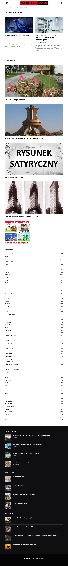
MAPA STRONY (48, 562)
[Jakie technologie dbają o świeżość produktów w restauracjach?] (49, 25)
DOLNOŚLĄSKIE (10, 338)
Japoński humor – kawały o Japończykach (24, 544)
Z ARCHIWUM (8, 412)
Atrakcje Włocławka (18, 485)
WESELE (7, 409)
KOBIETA (7, 280)
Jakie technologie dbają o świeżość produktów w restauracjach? (45, 37)
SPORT (7, 393)
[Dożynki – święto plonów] (34, 81)
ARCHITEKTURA (9, 254)
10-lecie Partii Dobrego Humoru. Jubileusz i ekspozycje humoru (30, 527)
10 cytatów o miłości (18, 476)
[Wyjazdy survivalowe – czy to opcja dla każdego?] (8, 455)
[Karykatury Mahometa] (34, 159)
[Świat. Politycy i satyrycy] (8, 505)
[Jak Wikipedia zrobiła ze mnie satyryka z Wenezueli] (8, 446)
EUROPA (8, 322)
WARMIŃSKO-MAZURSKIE (13, 364)
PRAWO (7, 377)
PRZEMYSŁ (8, 380)
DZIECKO (7, 267)
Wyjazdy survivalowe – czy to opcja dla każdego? (26, 453)
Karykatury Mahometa (14, 177)
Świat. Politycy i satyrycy (20, 503)
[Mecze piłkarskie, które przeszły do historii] (8, 520)
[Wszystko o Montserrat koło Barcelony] (8, 496)
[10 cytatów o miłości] (8, 479)
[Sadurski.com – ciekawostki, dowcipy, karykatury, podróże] (34, 3)
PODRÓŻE (7, 304)
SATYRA (7, 383)
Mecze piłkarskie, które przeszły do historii (25, 518)
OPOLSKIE (9, 354)
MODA (7, 290)
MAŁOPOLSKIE (10, 348)
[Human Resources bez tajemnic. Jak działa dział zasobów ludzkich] (8, 437)
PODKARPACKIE (10, 356)
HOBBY (7, 272)
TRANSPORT (8, 404)
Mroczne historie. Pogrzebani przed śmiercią (17, 36)
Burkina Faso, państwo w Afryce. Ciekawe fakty (24, 138)
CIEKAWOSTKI (9, 259)
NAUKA (7, 298)
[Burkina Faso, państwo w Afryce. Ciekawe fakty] (34, 120)
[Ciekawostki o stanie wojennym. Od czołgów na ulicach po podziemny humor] (8, 538)
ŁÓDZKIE (8, 330)
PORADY (7, 372)
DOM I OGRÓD (9, 261)
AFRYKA (8, 306)
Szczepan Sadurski (9, 40)
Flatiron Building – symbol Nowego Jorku (21, 216)
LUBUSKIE (9, 346)
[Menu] (7, 3)
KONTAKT (20, 562)
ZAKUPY (7, 414)
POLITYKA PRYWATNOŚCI (36, 562)
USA (8, 311)
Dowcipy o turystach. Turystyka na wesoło (24, 462)
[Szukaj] (61, 3)
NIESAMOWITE (9, 301)
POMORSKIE (9, 361)
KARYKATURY (8, 277)
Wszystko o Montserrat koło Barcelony (24, 494)
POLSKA (7, 327)
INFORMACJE (8, 275)
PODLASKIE (9, 359)
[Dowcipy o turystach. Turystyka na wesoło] (8, 464)
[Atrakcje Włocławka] (8, 488)
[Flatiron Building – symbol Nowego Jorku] (34, 197)
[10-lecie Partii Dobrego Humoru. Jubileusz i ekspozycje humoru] (8, 529)
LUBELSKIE (9, 343)
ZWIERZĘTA (8, 419)
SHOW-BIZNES (9, 388)
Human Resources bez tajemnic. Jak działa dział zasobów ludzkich (31, 435)
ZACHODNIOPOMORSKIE (13, 369)
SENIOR (7, 385)
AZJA (7, 319)
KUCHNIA (7, 282)
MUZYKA (7, 296)
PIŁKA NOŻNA (10, 396)
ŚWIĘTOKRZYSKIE (11, 335)
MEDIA (7, 288)
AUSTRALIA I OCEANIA (12, 317)
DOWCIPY (7, 264)
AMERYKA (9, 309)
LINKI (26, 562)
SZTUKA (7, 398)
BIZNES (7, 256)
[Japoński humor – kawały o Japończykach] (8, 547)
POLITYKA (7, 325)
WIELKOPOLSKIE (10, 367)
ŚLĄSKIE (8, 333)
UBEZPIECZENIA (9, 406)
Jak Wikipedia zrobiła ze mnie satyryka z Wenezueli (27, 444)
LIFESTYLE (7, 285)
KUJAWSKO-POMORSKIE (12, 340)
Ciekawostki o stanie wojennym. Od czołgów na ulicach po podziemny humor (34, 535)
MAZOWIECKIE (10, 351)
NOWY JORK (11, 314)
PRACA (7, 375)
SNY (6, 390)
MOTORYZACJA (9, 293)
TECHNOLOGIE (9, 401)
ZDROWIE (7, 417)
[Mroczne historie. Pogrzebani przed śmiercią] (19, 25)
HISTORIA (7, 269)
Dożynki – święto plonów (15, 99)
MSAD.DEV (41, 558)
